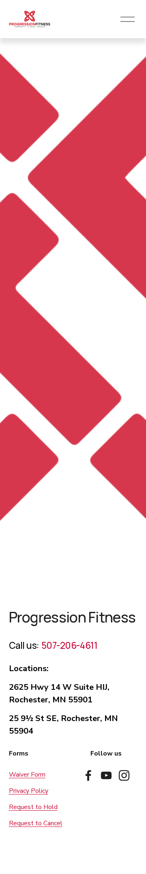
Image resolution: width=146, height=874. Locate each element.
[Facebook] (88, 775)
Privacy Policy (28, 790)
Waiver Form (27, 774)
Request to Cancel (35, 823)
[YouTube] (106, 775)
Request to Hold (33, 807)
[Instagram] (124, 775)
